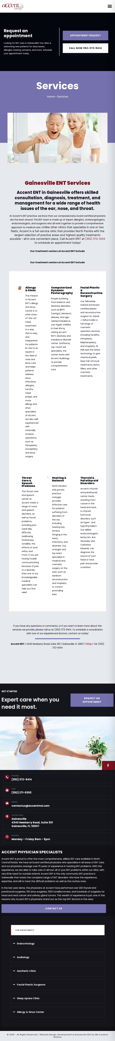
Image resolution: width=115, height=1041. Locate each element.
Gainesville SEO (83, 1034)
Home (51, 96)
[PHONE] (7, 777)
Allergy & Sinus (30, 289)
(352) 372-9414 (95, 239)
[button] (109, 6)
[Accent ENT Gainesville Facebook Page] (108, 765)
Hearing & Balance (59, 479)
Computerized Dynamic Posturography (62, 290)
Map (89, 644)
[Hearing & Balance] (47, 477)
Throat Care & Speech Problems (28, 482)
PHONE (15, 775)
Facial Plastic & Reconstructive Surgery (91, 292)
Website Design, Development (56, 1034)
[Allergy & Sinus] (20, 288)
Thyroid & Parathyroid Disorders (89, 480)
